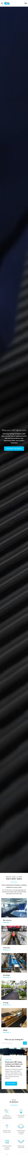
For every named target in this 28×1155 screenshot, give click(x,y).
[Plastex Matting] (7, 3)
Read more (11, 1083)
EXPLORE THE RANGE (14, 448)
